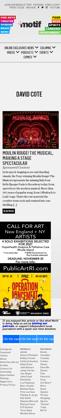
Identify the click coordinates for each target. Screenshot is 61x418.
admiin (23, 352)
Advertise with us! (9, 362)
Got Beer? (45, 383)
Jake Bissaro (27, 367)
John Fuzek (26, 377)
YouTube (55, 7)
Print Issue (16, 7)
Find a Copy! (52, 5)
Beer (56, 21)
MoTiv (43, 410)
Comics (28, 57)
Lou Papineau (27, 383)
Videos (11, 53)
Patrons (38, 5)
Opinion (6, 25)
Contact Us (6, 369)
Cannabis (53, 29)
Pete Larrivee (27, 392)
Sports (44, 401)
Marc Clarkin (27, 386)
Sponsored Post (14, 109)
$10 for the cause (28, 339)
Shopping (45, 398)
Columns (45, 48)
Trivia (43, 407)
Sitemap (4, 378)
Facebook (38, 7)
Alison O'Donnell (29, 355)
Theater (7, 21)
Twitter (43, 7)
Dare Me (44, 367)
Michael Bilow (27, 414)
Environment (49, 32)
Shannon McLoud (29, 401)
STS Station (26, 407)
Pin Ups (44, 395)
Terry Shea (26, 410)
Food (56, 17)
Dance (43, 364)
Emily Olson (26, 364)
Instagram (47, 7)
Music (5, 28)
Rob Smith (25, 398)
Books (43, 352)
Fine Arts (8, 17)
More (43, 386)
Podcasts (27, 53)
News (5, 32)
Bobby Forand (27, 358)
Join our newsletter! (18, 5)
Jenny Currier (27, 371)
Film (42, 374)
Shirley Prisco (27, 404)
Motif (30, 24)
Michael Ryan (27, 389)
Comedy (44, 358)
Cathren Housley (29, 361)
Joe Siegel (26, 374)
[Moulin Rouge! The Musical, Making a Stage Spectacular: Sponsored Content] (31, 148)
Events (44, 53)
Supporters (6, 382)
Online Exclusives (15, 48)
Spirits (54, 25)
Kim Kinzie (25, 380)
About (3, 359)
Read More (8, 211)
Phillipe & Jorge (29, 395)
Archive (31, 7)
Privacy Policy (7, 385)
